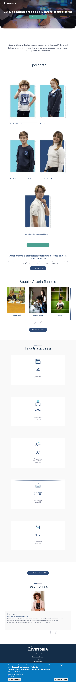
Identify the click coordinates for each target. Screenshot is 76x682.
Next (40, 322)
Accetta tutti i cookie (61, 679)
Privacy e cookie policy (37, 656)
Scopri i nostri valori (38, 329)
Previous (35, 322)
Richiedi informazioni (38, 16)
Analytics (12, 676)
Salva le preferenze (14, 679)
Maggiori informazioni (14, 671)
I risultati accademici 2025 (38, 573)
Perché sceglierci (38, 268)
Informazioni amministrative (38, 653)
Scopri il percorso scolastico (38, 245)
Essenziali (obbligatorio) (16, 674)
